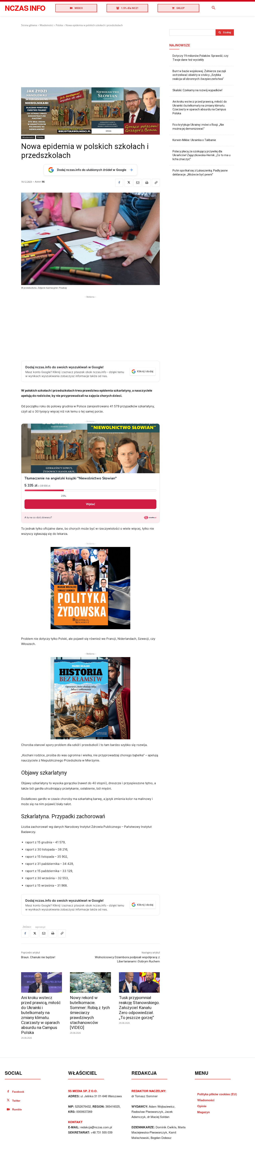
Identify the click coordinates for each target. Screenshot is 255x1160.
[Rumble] (8, 1109)
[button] (213, 8)
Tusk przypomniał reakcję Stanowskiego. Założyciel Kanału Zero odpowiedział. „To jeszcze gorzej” (139, 1007)
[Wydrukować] (147, 183)
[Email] (137, 183)
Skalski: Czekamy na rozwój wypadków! (197, 90)
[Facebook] (119, 183)
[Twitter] (128, 183)
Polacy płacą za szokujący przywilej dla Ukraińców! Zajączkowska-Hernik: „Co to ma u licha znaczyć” (201, 155)
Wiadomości (46, 25)
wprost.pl (40, 926)
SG (43, 181)
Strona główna (29, 25)
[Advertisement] (90, 57)
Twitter (16, 1100)
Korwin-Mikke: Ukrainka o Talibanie (194, 140)
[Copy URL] (156, 183)
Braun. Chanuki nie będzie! (38, 957)
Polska (59, 25)
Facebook (18, 1091)
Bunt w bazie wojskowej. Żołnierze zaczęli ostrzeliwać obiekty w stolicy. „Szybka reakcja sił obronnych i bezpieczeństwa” (199, 75)
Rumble (17, 1109)
